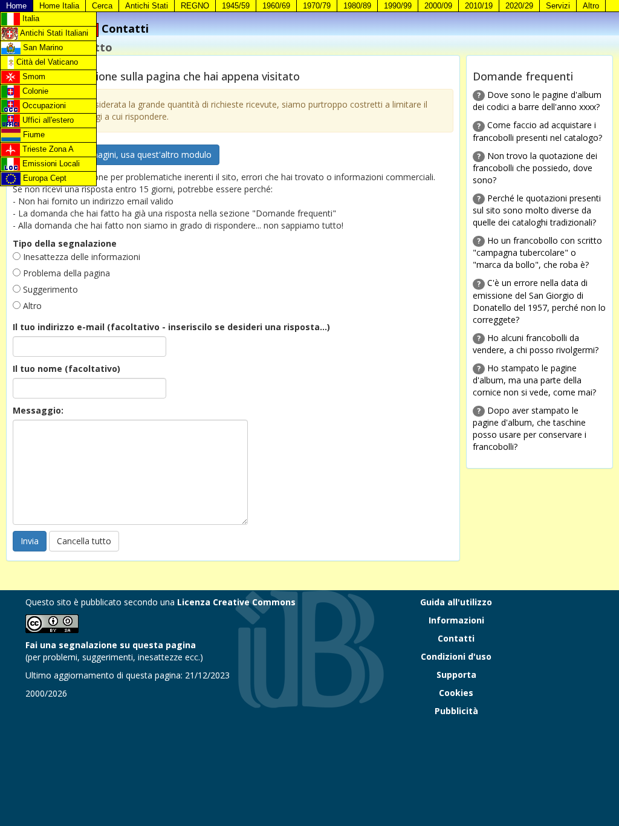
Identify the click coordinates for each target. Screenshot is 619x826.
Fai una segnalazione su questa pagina (110, 645)
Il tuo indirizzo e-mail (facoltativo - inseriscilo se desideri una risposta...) (171, 327)
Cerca (102, 5)
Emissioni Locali (50, 163)
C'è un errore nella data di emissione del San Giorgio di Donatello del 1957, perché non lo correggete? (539, 301)
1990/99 (398, 5)
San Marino (42, 47)
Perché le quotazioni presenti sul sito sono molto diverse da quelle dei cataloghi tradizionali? (537, 210)
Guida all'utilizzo (456, 602)
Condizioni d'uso (456, 656)
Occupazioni (43, 105)
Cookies (456, 692)
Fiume (33, 134)
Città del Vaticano (46, 62)
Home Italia (59, 5)
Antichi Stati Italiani (53, 32)
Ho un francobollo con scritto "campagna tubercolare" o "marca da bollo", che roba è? (537, 252)
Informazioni (456, 620)
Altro (591, 5)
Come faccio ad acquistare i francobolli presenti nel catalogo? (537, 131)
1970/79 (317, 5)
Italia (29, 18)
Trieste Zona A (47, 149)
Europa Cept (43, 178)
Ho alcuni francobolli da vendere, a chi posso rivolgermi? (535, 344)
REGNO (195, 5)
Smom (32, 76)
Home (16, 5)
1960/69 (276, 5)
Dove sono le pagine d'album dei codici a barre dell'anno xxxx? (537, 100)
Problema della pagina (65, 273)
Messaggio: (38, 410)
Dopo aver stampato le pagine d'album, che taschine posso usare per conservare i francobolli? (529, 428)
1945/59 (236, 5)
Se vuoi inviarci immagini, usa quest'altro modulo (116, 154)
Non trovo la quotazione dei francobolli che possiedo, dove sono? (535, 168)
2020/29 (519, 5)
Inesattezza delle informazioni (80, 256)
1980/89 (357, 5)
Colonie (34, 91)
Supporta (456, 674)
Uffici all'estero (47, 120)
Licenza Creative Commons (236, 602)
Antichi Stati (146, 5)
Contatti (456, 638)
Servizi (558, 5)
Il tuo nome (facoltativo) (66, 368)
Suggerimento (49, 289)
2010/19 (479, 5)
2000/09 (438, 5)
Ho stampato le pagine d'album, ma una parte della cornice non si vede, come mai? (534, 380)
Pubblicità (456, 711)
